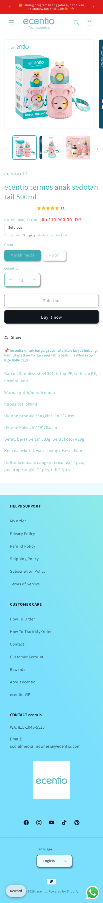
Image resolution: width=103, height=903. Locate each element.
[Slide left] (5, 149)
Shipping (29, 235)
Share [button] (16, 337)
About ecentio (23, 682)
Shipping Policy (24, 558)
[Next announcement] (93, 6)
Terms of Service (25, 584)
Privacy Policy (22, 533)
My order (18, 521)
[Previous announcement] (9, 6)
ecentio (42, 891)
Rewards (18, 669)
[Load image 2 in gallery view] (51, 148)
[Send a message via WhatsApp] (92, 892)
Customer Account (27, 657)
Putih (57, 256)
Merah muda (25, 256)
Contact (17, 644)
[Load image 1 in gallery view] (24, 148)
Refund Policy (22, 546)
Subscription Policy (28, 571)
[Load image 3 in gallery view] (78, 148)
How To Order (22, 619)
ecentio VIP (20, 694)
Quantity (11, 268)
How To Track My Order (31, 631)
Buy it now (51, 317)
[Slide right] (97, 149)
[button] (11, 22)
